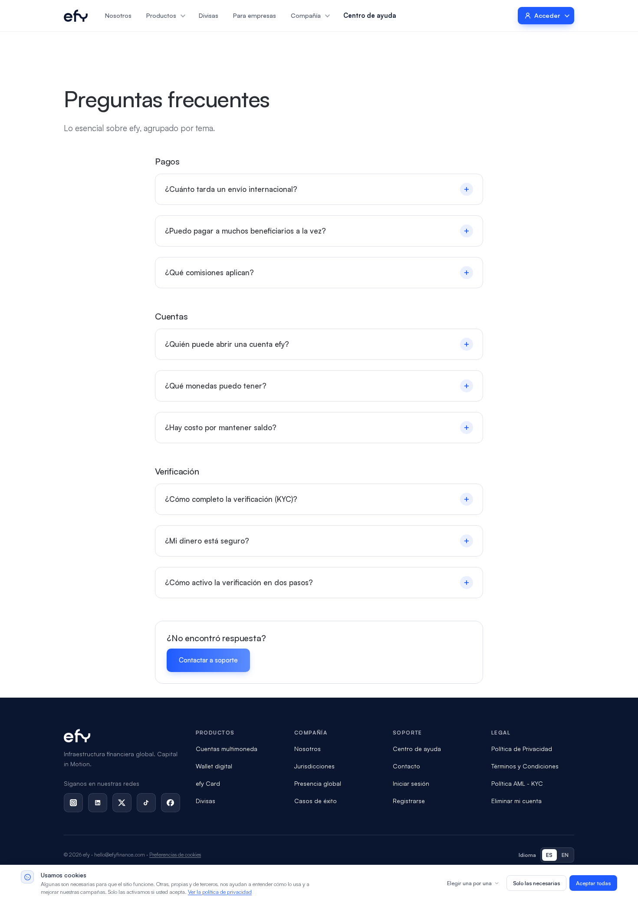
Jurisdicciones (314, 766)
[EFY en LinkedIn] (97, 802)
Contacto (406, 766)
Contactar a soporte (208, 660)
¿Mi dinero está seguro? (317, 540)
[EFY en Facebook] (170, 802)
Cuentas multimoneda (226, 748)
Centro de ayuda (369, 15)
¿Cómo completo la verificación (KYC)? (317, 499)
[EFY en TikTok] (146, 802)
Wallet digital (214, 766)
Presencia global (317, 783)
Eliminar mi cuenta (516, 800)
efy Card (208, 783)
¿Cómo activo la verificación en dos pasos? (317, 582)
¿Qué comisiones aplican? (317, 272)
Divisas (208, 15)
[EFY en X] (122, 802)
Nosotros (118, 15)
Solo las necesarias (536, 883)
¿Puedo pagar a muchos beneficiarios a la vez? (317, 230)
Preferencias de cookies (175, 854)
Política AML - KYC (517, 783)
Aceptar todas (593, 883)
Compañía (306, 15)
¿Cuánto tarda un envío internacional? (317, 189)
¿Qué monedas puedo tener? (317, 385)
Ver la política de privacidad (220, 891)
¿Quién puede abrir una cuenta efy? (317, 344)
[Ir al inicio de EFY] (76, 15)
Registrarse (409, 800)
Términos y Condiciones (525, 766)
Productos (161, 15)
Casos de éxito (315, 800)
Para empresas (254, 15)
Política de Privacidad (521, 748)
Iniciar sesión (411, 783)
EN (565, 854)
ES (549, 854)
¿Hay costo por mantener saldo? (317, 427)
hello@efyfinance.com (119, 854)
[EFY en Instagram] (73, 802)
